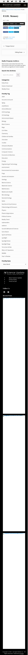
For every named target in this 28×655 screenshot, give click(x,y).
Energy (4, 161)
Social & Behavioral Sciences (10, 229)
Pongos (22, 653)
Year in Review (6, 256)
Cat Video (4, 130)
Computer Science (7, 152)
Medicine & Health (7, 192)
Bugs (3, 127)
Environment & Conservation (10, 170)
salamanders (5, 222)
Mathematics (5, 189)
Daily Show (17, 9)
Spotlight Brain (6, 241)
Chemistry (5, 133)
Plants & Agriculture (8, 213)
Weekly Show (5, 89)
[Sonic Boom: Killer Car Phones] (14, 473)
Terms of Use (13, 281)
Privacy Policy (13, 279)
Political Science (6, 216)
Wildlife (4, 253)
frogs (3, 173)
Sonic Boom (5, 232)
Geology (4, 179)
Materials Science (7, 186)
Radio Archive (9, 9)
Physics (4, 210)
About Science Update (15, 278)
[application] (14, 23)
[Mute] (18, 23)
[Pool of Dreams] (14, 356)
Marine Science (6, 182)
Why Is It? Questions (8, 250)
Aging (3, 103)
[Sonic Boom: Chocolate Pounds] (14, 591)
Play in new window (15, 26)
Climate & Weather (7, 146)
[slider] (22, 23)
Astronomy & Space (7, 118)
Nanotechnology (7, 198)
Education (5, 158)
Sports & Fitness (6, 235)
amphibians (5, 106)
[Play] (5, 23)
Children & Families (7, 136)
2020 (3, 96)
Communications (7, 149)
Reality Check (5, 219)
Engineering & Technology (9, 164)
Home (3, 9)
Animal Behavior (6, 109)
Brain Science (9, 38)
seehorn (4, 225)
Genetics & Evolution (8, 176)
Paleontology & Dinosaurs (9, 207)
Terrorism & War (7, 247)
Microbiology (5, 195)
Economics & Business (8, 155)
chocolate (5, 139)
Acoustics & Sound (7, 100)
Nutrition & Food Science (9, 204)
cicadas (4, 143)
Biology (4, 121)
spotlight (4, 238)
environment (5, 167)
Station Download (7, 86)
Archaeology (5, 115)
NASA (3, 201)
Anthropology (6, 112)
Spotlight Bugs (6, 244)
